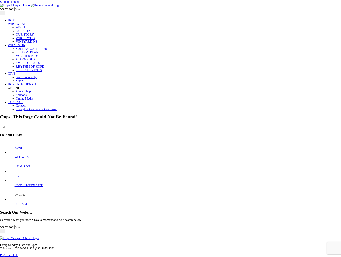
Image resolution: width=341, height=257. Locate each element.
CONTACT (21, 204)
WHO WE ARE (23, 157)
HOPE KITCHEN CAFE (29, 185)
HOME (19, 147)
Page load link (9, 255)
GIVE (18, 175)
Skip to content (9, 1)
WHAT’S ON (22, 166)
